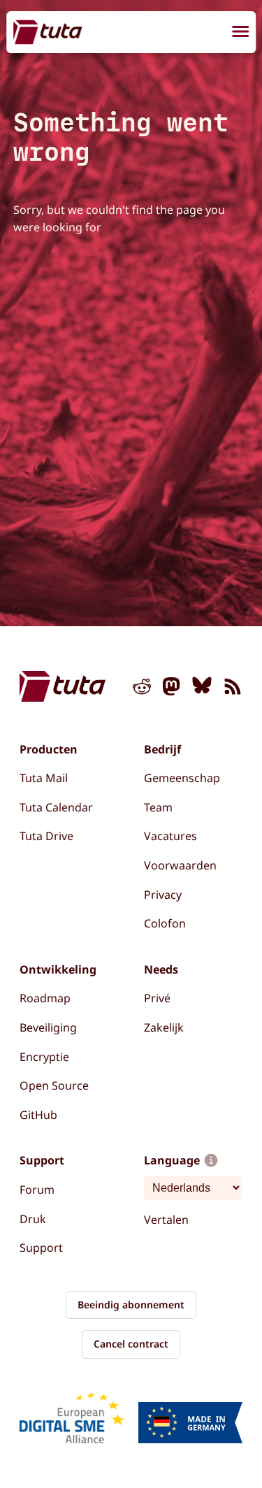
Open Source (54, 1085)
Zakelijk (164, 1027)
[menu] (240, 33)
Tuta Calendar (56, 807)
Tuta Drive (46, 836)
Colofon (165, 923)
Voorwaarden (180, 865)
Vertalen (166, 1219)
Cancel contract (131, 1343)
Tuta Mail (44, 778)
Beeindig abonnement (131, 1304)
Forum (37, 1189)
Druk (33, 1219)
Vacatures (170, 836)
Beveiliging (48, 1027)
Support (41, 1247)
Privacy (163, 894)
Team (158, 807)
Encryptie (44, 1056)
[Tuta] (47, 32)
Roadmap (45, 998)
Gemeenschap (182, 778)
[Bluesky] (202, 689)
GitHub (38, 1114)
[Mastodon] (172, 689)
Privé (157, 998)
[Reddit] (142, 689)
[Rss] (232, 689)
